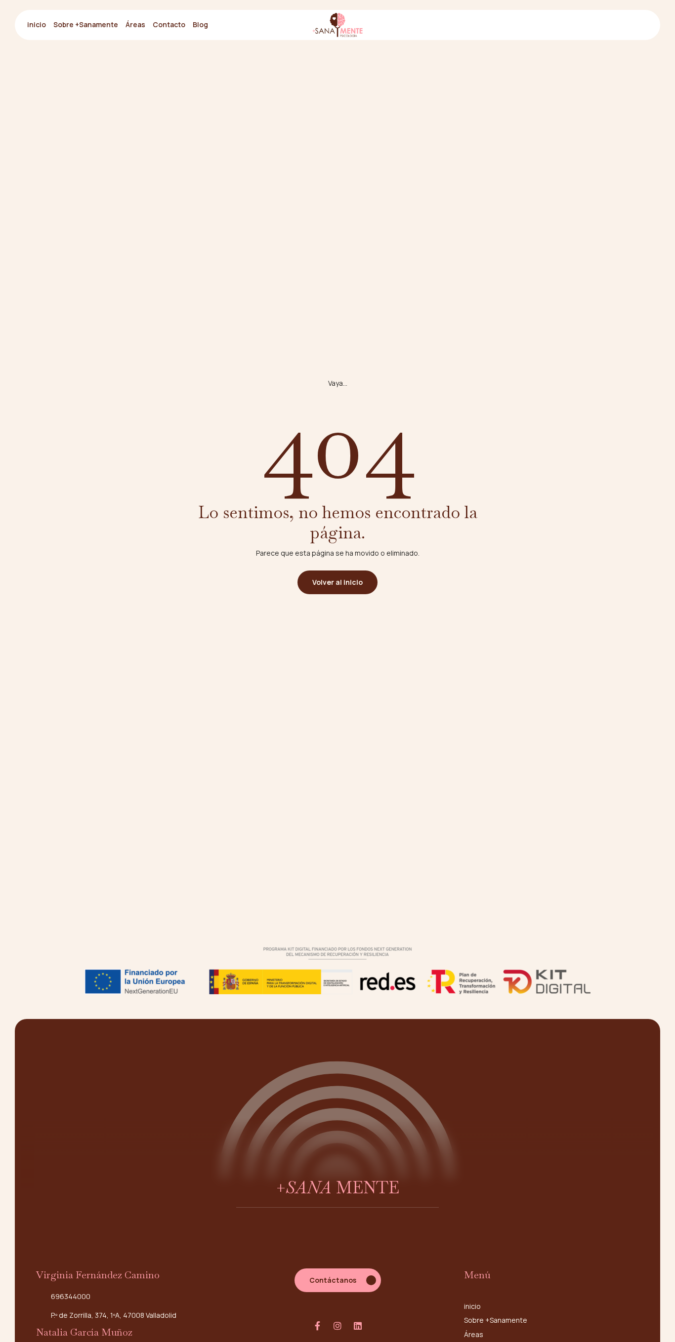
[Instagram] (337, 1326)
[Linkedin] (358, 1326)
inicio (36, 24)
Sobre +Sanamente (85, 24)
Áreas (135, 24)
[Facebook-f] (317, 1326)
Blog (200, 24)
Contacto (169, 24)
